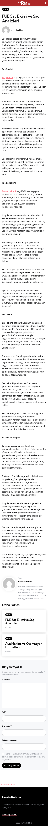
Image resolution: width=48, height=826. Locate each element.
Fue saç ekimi (9, 191)
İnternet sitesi (9, 740)
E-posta (7, 726)
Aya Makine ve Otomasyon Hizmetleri (23, 645)
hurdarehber (18, 30)
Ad (4, 712)
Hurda (5, 9)
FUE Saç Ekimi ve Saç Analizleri (19, 621)
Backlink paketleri (9, 814)
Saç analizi (7, 77)
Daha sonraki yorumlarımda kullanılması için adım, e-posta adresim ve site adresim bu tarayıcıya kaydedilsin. (23, 757)
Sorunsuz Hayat (7, 784)
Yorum (6, 679)
